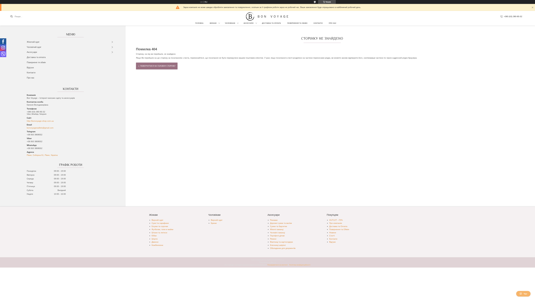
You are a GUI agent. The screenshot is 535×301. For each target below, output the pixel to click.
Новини (332, 232)
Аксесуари (249, 23)
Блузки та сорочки (160, 226)
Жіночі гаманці (276, 229)
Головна (199, 23)
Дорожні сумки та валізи (281, 223)
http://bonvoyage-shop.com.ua (40, 121)
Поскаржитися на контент (277, 265)
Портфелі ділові (277, 236)
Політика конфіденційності (299, 265)
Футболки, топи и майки (162, 229)
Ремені (273, 239)
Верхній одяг (157, 220)
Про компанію (335, 223)
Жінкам (213, 23)
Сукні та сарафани (160, 223)
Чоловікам (230, 23)
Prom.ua (281, 260)
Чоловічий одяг (34, 47)
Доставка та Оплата (271, 23)
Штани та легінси (159, 232)
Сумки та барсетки (278, 226)
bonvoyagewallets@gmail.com (40, 128)
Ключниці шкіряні (278, 245)
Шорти (155, 239)
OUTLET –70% (336, 220)
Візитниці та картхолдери (281, 242)
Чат (525, 294)
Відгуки (30, 67)
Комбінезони (157, 245)
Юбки (154, 236)
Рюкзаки (274, 220)
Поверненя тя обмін (36, 62)
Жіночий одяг (33, 42)
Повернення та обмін (297, 23)
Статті (332, 236)
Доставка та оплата (36, 57)
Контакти (318, 23)
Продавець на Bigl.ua (267, 262)
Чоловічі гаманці (277, 232)
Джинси (155, 242)
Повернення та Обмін (339, 229)
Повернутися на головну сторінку (157, 66)
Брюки (214, 223)
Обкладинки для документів (282, 248)
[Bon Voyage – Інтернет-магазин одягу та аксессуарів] (250, 16)
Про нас (332, 23)
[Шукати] (11, 16)
